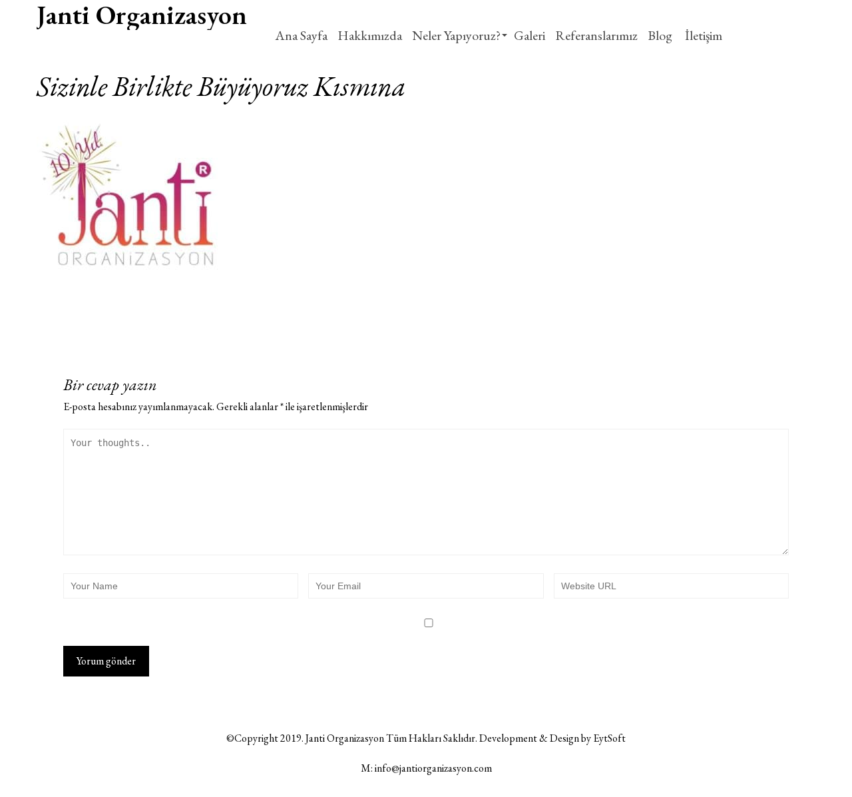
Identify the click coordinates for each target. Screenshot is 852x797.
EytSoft (609, 738)
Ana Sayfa (301, 35)
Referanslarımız (596, 35)
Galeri (529, 35)
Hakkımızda (369, 35)
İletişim (702, 35)
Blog (660, 35)
